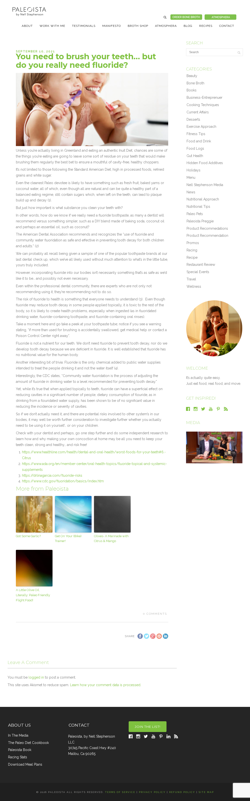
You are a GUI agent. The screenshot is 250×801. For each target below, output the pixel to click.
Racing (192, 250)
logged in (36, 677)
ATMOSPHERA (166, 26)
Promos (193, 243)
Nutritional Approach (203, 199)
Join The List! (147, 727)
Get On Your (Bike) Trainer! (68, 538)
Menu (191, 177)
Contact (226, 26)
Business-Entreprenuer (204, 97)
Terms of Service (120, 792)
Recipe (192, 257)
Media (193, 422)
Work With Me (52, 26)
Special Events (198, 272)
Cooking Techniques (203, 105)
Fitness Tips (196, 134)
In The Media (18, 735)
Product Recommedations (207, 228)
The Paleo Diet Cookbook (28, 743)
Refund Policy (182, 792)
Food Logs (195, 148)
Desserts (193, 119)
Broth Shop (138, 26)
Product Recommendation (207, 235)
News (191, 192)
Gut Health (195, 156)
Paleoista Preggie (200, 221)
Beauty (192, 76)
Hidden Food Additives (205, 163)
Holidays (193, 170)
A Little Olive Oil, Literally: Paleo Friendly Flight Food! (33, 595)
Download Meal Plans (25, 764)
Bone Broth (195, 83)
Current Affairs (198, 112)
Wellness (194, 286)
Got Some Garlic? (28, 536)
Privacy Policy (152, 792)
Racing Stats (17, 757)
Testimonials (83, 26)
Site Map (206, 792)
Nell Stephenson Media (205, 185)
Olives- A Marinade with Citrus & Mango (111, 538)
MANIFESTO (111, 26)
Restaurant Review (201, 265)
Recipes (205, 26)
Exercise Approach (201, 127)
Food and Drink (199, 141)
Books (192, 90)
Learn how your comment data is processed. (105, 685)
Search (165, 17)
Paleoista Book (19, 750)
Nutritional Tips (198, 206)
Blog (188, 26)
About (27, 26)
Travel (191, 279)
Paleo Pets (195, 214)
